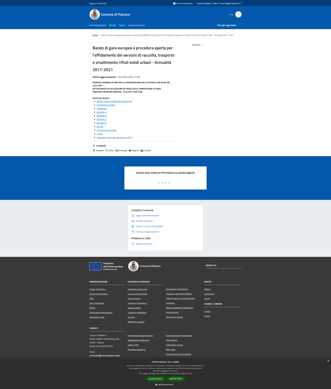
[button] (165, 384)
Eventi (207, 316)
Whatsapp (122, 150)
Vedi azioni (196, 44)
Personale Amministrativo (100, 312)
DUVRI (100, 126)
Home (95, 35)
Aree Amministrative (98, 293)
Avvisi (207, 298)
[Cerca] (238, 14)
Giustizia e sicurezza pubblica (179, 293)
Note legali (170, 349)
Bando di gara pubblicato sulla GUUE (114, 101)
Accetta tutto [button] (155, 379)
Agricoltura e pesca (174, 317)
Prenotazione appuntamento (140, 335)
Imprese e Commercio (137, 303)
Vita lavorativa (134, 298)
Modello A (102, 112)
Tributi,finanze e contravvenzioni (180, 298)
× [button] (328, 361)
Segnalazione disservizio (138, 340)
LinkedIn (147, 150)
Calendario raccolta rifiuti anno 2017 (114, 137)
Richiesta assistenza (137, 349)
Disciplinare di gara (106, 105)
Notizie (207, 289)
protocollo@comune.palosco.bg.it (104, 355)
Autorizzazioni (172, 312)
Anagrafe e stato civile (137, 289)
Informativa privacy (174, 344)
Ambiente (170, 303)
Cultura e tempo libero (137, 293)
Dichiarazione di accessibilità (178, 354)
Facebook (100, 150)
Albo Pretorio (172, 340)
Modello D (102, 123)
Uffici (91, 298)
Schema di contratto (107, 130)
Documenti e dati (96, 317)
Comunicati (209, 293)
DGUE (100, 134)
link (190, 373)
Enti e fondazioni (96, 303)
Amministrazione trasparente (179, 335)
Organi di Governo (97, 289)
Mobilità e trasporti (136, 321)
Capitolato (102, 108)
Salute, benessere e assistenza (179, 307)
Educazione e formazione (177, 289)
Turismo (131, 317)
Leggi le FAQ (133, 344)
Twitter (111, 150)
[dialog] (165, 373)
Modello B (102, 116)
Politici (92, 307)
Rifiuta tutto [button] (176, 379)
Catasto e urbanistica (137, 312)
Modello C (102, 119)
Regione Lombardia (97, 3)
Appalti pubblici (134, 307)
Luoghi (207, 311)
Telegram (135, 150)
